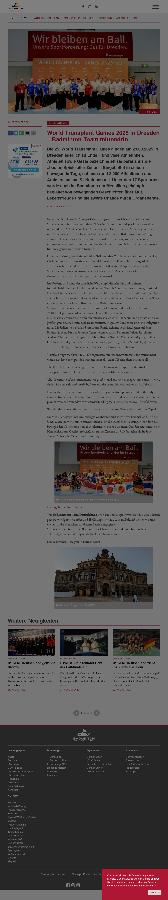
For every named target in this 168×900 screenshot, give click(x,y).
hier (154, 885)
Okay (153, 892)
